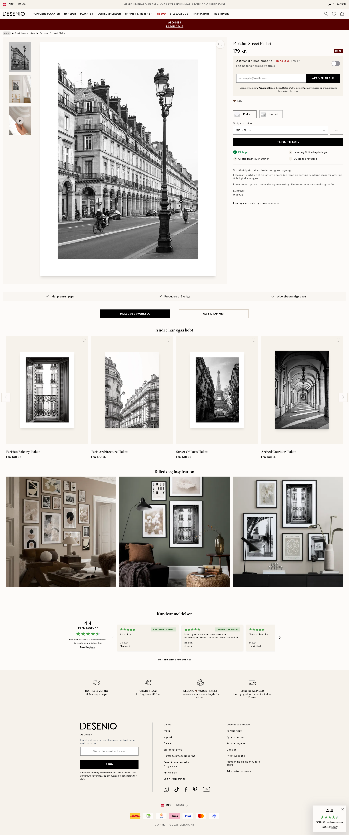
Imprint (168, 737)
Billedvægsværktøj (135, 313)
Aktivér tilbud (323, 78)
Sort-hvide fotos (25, 33)
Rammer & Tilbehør (138, 13)
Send (109, 764)
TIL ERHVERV (221, 13)
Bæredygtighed (173, 749)
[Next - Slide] (343, 397)
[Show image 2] (20, 89)
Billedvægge (179, 13)
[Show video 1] (20, 120)
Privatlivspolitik (236, 755)
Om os (167, 724)
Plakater (86, 13)
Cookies (232, 749)
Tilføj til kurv (288, 142)
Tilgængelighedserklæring (179, 755)
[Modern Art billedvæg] (288, 532)
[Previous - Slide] (5, 397)
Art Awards (170, 772)
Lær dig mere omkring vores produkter (256, 203)
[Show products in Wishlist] (334, 13)
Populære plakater (46, 13)
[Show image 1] (20, 57)
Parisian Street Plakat (53, 33)
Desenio (185, 824)
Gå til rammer (213, 313)
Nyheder (70, 13)
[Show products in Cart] (342, 13)
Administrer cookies (239, 771)
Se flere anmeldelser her (174, 659)
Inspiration (200, 13)
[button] (336, 130)
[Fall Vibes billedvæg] (174, 532)
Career (168, 743)
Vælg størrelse (242, 123)
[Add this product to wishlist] (220, 44)
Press (167, 730)
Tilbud (161, 13)
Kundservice (234, 730)
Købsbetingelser (237, 743)
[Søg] (326, 14)
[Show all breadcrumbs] (7, 33)
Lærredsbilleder (109, 13)
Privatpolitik (265, 87)
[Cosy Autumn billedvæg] (61, 532)
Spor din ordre (235, 737)
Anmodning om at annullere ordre (243, 763)
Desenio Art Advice (238, 724)
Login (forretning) (174, 778)
